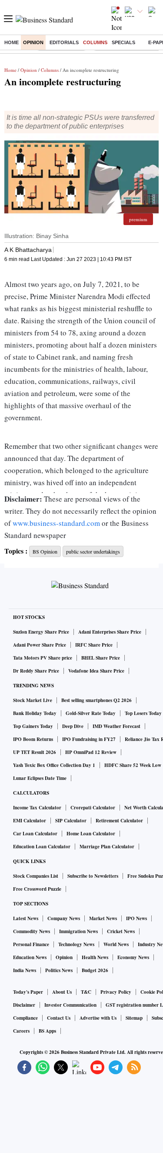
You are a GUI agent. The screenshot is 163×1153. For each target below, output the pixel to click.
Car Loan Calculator (35, 834)
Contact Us (58, 1018)
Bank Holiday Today (35, 713)
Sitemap (134, 1018)
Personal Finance (31, 944)
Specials (123, 42)
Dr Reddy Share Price (36, 671)
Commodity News (31, 931)
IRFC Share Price (94, 645)
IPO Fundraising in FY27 (89, 739)
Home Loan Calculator (91, 834)
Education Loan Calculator (41, 847)
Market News (103, 918)
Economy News (133, 957)
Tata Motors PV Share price (42, 658)
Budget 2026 (95, 970)
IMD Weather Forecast (116, 726)
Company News (63, 918)
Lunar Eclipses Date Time (40, 778)
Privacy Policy (115, 992)
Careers (21, 1031)
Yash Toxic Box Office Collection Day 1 (54, 765)
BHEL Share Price (100, 658)
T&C (86, 992)
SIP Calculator (70, 821)
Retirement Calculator (119, 821)
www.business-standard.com (56, 523)
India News (24, 970)
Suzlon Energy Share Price (41, 632)
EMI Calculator (29, 821)
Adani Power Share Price (39, 645)
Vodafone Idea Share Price (96, 671)
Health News (95, 957)
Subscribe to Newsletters (92, 876)
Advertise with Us (98, 1018)
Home (11, 42)
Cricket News (121, 931)
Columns (95, 42)
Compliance (25, 1018)
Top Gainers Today (33, 726)
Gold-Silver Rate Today (91, 713)
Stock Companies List (35, 876)
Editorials (64, 42)
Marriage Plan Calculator (107, 847)
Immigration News (78, 931)
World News (116, 944)
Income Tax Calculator (37, 808)
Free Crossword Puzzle (37, 889)
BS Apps (47, 1031)
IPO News (136, 918)
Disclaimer (24, 1005)
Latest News (25, 918)
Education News (30, 957)
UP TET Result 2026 (34, 752)
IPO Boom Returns (33, 739)
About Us (62, 992)
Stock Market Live (32, 700)
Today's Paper (28, 992)
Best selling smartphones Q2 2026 (96, 700)
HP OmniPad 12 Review (90, 752)
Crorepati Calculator (92, 808)
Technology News (76, 944)
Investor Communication (70, 1005)
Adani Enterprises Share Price (109, 632)
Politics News (59, 970)
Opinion (33, 42)
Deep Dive (72, 726)
